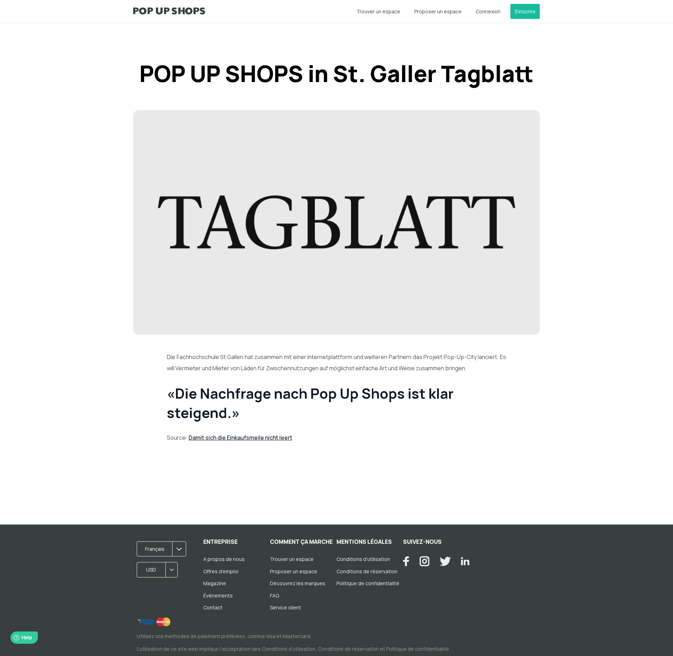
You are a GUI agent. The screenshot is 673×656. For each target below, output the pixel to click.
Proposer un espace (438, 11)
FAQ (274, 595)
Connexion (488, 11)
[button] (164, 549)
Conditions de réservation (366, 571)
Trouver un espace (378, 11)
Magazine (214, 583)
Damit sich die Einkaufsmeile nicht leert (240, 437)
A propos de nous (224, 559)
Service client (285, 607)
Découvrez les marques (297, 583)
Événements (218, 595)
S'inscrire (525, 11)
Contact (213, 607)
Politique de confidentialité (367, 583)
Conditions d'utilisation (363, 559)
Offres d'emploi (220, 571)
